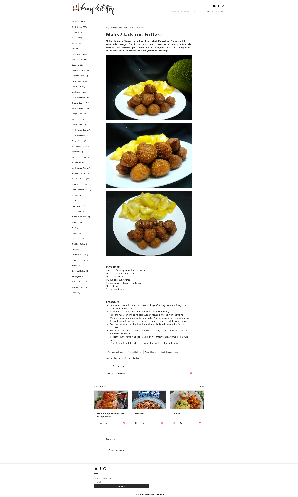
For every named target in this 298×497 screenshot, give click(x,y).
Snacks (109, 358)
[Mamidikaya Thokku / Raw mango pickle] (111, 400)
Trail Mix (139, 413)
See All (201, 386)
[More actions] (190, 27)
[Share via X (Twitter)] (113, 366)
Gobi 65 (176, 413)
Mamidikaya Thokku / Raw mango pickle (111, 415)
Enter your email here (102, 478)
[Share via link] (124, 366)
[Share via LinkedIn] (118, 366)
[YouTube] (214, 6)
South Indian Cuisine (130, 358)
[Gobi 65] (187, 400)
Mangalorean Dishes (115, 352)
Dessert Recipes (151, 352)
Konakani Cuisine (134, 352)
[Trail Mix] (149, 400)
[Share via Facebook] (107, 366)
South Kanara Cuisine (169, 352)
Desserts (117, 358)
